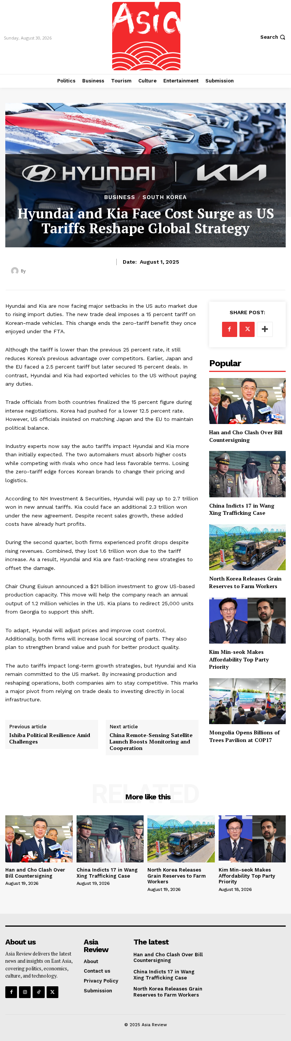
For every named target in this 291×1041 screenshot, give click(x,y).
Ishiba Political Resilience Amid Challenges (49, 738)
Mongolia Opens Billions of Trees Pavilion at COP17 (244, 736)
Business (119, 197)
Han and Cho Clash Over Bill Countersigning (245, 436)
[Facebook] (229, 329)
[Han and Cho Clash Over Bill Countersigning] (247, 401)
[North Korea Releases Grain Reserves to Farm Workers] (247, 547)
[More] (265, 329)
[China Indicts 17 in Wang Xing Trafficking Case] (247, 474)
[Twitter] (247, 329)
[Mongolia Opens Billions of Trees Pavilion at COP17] (247, 701)
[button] (273, 37)
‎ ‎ (27, 271)
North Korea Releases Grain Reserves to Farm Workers (245, 582)
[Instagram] (25, 992)
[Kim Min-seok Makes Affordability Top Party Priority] (247, 621)
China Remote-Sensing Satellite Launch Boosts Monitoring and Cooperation (151, 741)
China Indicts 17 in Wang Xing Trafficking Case (241, 509)
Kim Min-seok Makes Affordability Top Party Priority (239, 659)
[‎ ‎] (16, 271)
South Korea (164, 197)
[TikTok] (38, 992)
